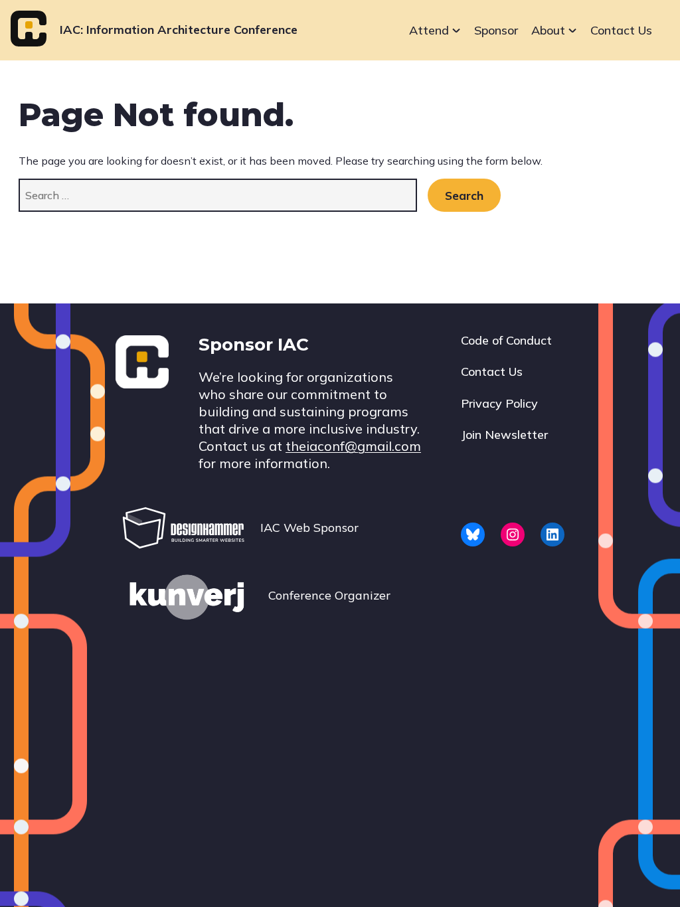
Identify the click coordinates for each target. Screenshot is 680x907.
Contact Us (621, 30)
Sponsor (496, 30)
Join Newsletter (504, 434)
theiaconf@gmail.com (353, 446)
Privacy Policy (499, 403)
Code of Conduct (506, 340)
